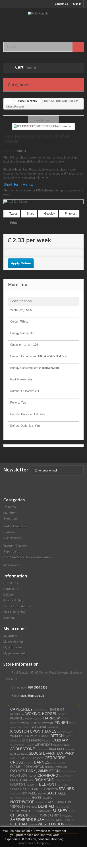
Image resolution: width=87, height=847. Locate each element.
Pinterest (70, 213)
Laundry (9, 512)
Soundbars (11, 518)
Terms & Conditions (17, 606)
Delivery (8, 594)
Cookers (9, 532)
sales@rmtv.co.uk (32, 695)
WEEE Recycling (15, 612)
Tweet (12, 213)
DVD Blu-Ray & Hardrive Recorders (27, 557)
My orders (10, 636)
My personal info (15, 653)
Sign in (77, 3)
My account (14, 628)
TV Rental (10, 507)
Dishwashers (12, 538)
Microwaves (11, 565)
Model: (8, 151)
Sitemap (9, 618)
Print (13, 222)
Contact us (61, 3)
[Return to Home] (8, 101)
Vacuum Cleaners (15, 545)
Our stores (10, 583)
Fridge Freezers (14, 526)
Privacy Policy (13, 600)
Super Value (11, 551)
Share (30, 213)
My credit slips (13, 641)
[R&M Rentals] (43, 21)
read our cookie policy (34, 843)
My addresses (12, 647)
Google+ (49, 213)
